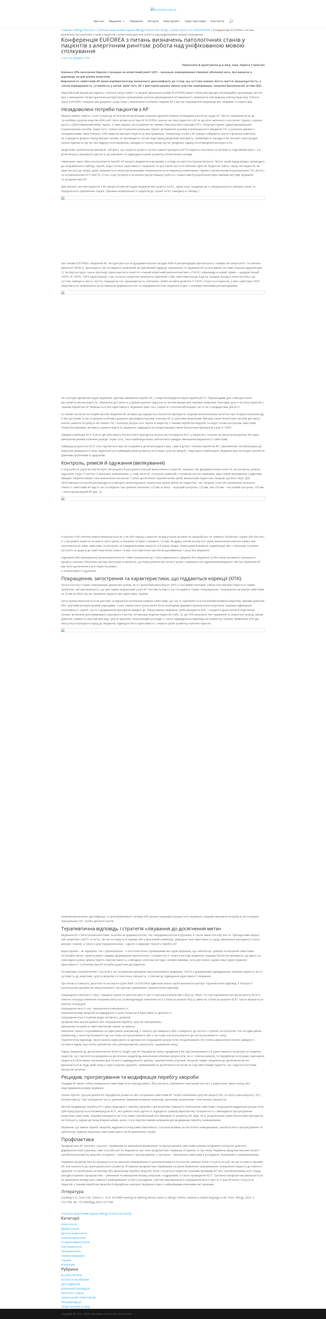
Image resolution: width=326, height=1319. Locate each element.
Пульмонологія (71, 1251)
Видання (115, 21)
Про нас (99, 21)
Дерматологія (70, 1228)
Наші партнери (195, 21)
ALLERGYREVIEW (199, 30)
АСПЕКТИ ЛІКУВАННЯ (75, 1279)
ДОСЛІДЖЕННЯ (70, 1284)
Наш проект (171, 21)
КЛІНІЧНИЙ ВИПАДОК (75, 1288)
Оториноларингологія (75, 1242)
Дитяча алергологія (74, 1233)
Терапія (66, 1260)
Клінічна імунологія (73, 1237)
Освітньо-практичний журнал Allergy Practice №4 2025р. (132, 30)
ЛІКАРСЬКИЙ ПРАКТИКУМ (78, 1297)
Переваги (136, 21)
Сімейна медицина (73, 1255)
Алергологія (179, 30)
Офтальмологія (71, 1246)
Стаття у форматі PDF (75, 58)
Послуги (153, 21)
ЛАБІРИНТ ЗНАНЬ (72, 1293)
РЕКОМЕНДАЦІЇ (71, 1302)
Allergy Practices (85, 30)
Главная (66, 30)
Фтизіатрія (68, 1264)
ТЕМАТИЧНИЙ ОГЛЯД (75, 1306)
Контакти (217, 21)
